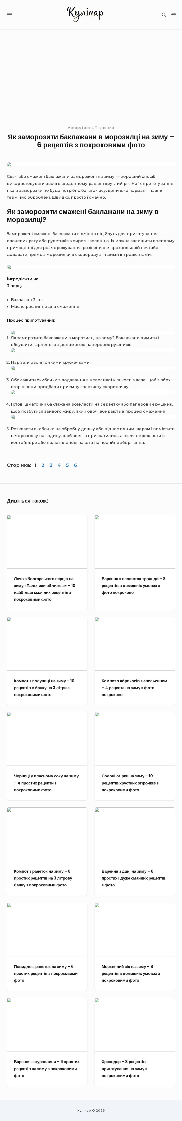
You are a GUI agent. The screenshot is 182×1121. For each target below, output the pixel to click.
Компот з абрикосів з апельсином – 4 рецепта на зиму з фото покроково (134, 687)
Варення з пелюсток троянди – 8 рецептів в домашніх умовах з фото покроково (134, 585)
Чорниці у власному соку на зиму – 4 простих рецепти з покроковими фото (46, 783)
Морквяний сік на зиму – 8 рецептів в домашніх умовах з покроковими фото (131, 973)
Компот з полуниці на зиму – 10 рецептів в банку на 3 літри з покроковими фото (44, 687)
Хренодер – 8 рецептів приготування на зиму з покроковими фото (124, 1068)
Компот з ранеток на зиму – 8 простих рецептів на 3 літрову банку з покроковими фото (43, 878)
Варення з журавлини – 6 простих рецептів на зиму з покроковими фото (46, 1068)
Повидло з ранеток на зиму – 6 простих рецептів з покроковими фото (45, 973)
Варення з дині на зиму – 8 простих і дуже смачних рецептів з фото (133, 878)
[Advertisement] (91, 76)
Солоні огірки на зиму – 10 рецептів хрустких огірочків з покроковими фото (130, 783)
